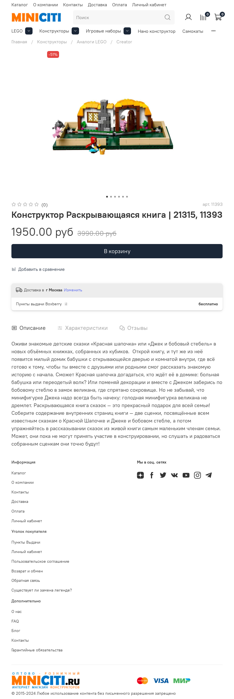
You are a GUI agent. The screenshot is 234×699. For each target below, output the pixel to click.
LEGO (17, 31)
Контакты (73, 4)
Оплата (119, 4)
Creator (124, 41)
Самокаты (192, 31)
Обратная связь (25, 580)
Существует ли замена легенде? (41, 590)
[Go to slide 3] (115, 197)
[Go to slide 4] (119, 197)
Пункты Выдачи (25, 542)
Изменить (73, 289)
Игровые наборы (103, 31)
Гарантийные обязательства (36, 650)
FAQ (15, 621)
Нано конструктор (156, 31)
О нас (16, 611)
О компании (45, 4)
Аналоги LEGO (91, 41)
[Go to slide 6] (127, 197)
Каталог (19, 4)
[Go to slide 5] (123, 197)
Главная (19, 41)
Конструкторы (54, 31)
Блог (15, 630)
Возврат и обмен (27, 571)
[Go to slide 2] (111, 197)
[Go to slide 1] (107, 197)
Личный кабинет (149, 4)
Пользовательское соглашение (40, 561)
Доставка (97, 4)
